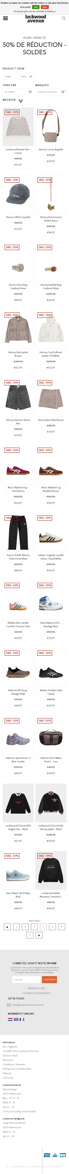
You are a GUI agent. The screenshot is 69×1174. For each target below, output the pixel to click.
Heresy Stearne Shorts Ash (18, 422)
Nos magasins (10, 1046)
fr (22, 1019)
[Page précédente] (7, 927)
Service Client (10, 1055)
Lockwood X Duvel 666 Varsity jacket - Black (50, 827)
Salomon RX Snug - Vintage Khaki (18, 692)
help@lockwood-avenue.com (28, 1005)
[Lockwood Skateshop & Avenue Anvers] (35, 18)
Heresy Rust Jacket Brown (18, 354)
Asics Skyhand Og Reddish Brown (50, 489)
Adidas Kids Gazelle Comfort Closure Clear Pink (18, 625)
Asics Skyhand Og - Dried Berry (18, 489)
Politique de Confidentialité (17, 1069)
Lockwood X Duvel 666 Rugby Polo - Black (18, 827)
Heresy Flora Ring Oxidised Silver (18, 287)
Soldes (37, 37)
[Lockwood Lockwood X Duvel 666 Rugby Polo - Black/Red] (18, 803)
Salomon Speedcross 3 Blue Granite (18, 760)
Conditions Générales (14, 1064)
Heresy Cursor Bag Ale (51, 149)
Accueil (27, 37)
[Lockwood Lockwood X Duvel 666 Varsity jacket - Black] (51, 803)
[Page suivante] (39, 935)
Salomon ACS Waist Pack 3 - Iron (50, 760)
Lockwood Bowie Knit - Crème (18, 151)
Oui (36, 7)
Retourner (8, 1060)
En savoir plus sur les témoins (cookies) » (35, 11)
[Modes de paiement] (47, 1154)
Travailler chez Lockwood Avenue (21, 1051)
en (16, 1019)
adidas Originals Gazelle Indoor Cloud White (51, 557)
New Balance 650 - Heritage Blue (51, 625)
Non (45, 7)
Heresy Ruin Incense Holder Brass (51, 219)
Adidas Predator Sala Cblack (51, 692)
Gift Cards (8, 1078)
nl (10, 1019)
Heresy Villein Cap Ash (18, 217)
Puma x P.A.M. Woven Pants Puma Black (18, 557)
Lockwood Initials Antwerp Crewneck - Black (51, 895)
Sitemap (7, 1073)
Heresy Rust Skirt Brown (51, 420)
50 (44, 37)
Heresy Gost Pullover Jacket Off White (51, 354)
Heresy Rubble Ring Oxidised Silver (51, 287)
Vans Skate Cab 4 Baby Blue (18, 895)
